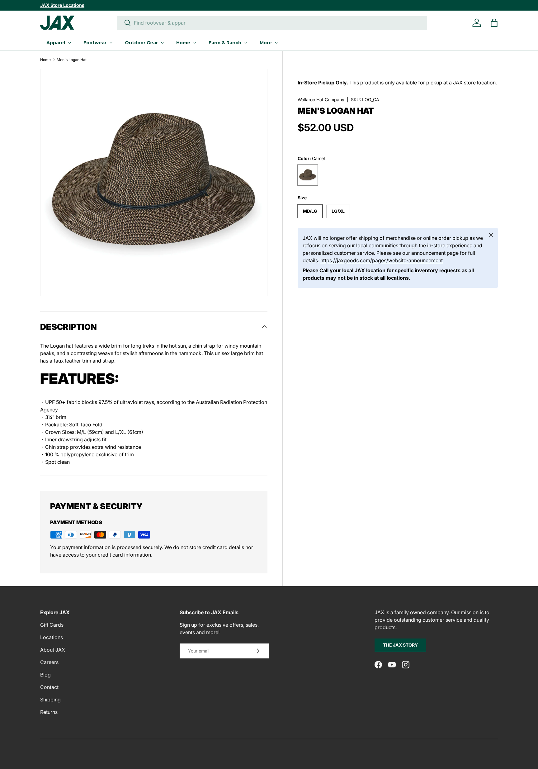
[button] (494, 23)
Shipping (50, 699)
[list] (153, 182)
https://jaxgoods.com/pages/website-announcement (381, 260)
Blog (45, 675)
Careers (49, 662)
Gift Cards (52, 625)
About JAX (52, 650)
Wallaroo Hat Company (321, 99)
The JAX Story (400, 645)
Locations (51, 637)
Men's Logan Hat (72, 60)
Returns (49, 712)
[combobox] (272, 23)
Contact (49, 687)
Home (45, 60)
